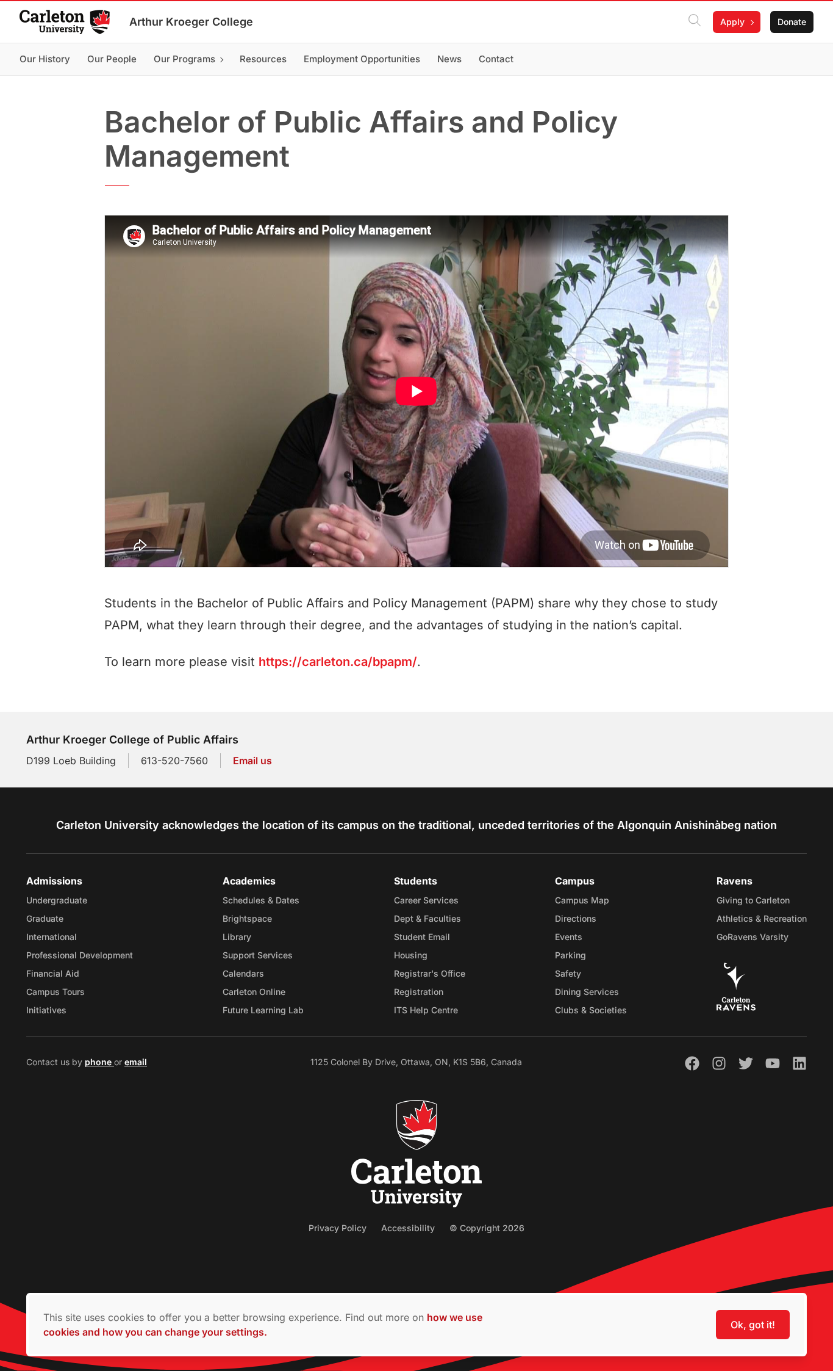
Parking (570, 955)
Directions (575, 918)
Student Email (422, 936)
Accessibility (408, 1228)
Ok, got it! (753, 1325)
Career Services (426, 900)
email (135, 1062)
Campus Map (582, 900)
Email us (252, 760)
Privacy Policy (337, 1228)
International (51, 936)
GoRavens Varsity (752, 936)
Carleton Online (254, 991)
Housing (410, 955)
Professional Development (79, 955)
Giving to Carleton (753, 900)
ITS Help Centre (426, 1010)
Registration (418, 991)
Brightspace (247, 918)
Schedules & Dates (261, 900)
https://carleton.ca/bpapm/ (338, 661)
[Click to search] (694, 22)
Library (237, 936)
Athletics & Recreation (762, 918)
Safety (568, 973)
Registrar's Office (429, 973)
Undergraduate (56, 900)
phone (99, 1062)
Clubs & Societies (591, 1010)
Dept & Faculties (427, 918)
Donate (792, 21)
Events (568, 936)
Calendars (243, 973)
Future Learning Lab (263, 1010)
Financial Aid (52, 973)
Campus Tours (55, 991)
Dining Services (587, 991)
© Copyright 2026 (486, 1228)
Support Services (258, 955)
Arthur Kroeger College (191, 21)
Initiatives (46, 1010)
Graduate (44, 918)
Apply (732, 21)
